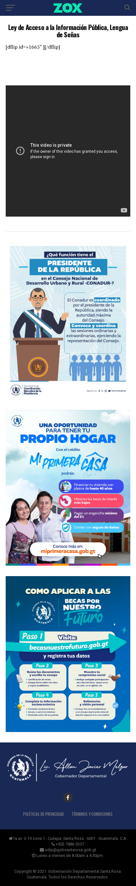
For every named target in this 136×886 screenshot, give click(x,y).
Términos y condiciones (92, 814)
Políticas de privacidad (43, 814)
